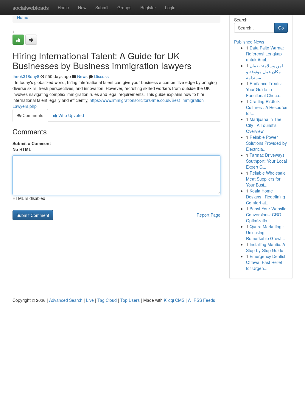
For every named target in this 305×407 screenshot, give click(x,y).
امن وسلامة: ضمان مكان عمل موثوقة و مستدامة (264, 71)
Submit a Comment (32, 143)
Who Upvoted (70, 115)
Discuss (101, 76)
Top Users (130, 300)
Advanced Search (66, 300)
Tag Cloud (107, 300)
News (82, 76)
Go (281, 28)
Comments (32, 115)
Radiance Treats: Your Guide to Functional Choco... (264, 89)
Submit (101, 7)
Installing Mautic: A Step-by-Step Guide (265, 247)
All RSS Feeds (201, 300)
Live (90, 300)
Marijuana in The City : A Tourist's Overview (263, 125)
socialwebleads (31, 7)
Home (63, 7)
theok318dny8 (26, 76)
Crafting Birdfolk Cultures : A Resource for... (266, 107)
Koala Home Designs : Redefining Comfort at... (265, 197)
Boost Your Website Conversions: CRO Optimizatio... (266, 214)
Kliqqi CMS (174, 300)
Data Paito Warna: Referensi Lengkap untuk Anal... (265, 54)
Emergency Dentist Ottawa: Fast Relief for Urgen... (265, 262)
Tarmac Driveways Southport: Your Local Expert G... (266, 161)
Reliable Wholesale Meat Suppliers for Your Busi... (266, 179)
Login (170, 7)
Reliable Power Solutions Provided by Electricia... (266, 143)
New (82, 7)
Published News (249, 42)
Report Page (208, 215)
